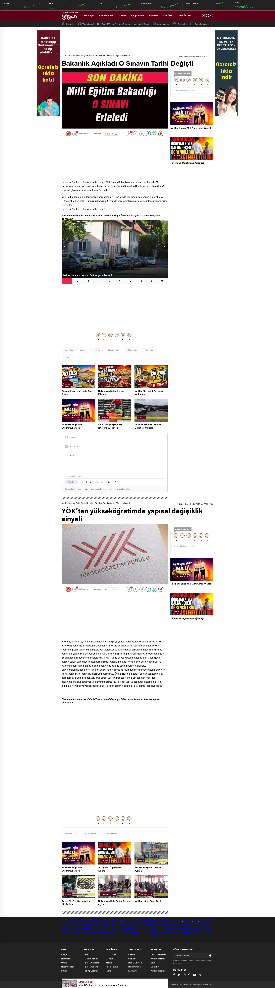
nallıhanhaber (132, 349)
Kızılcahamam (107, 924)
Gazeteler (69, 24)
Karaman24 (149, 931)
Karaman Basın (195, 935)
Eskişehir (84, 920)
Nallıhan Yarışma (91, 966)
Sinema (131, 954)
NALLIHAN (181, 924)
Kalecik (89, 924)
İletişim (64, 970)
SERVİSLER (184, 15)
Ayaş (133, 920)
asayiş (106, 935)
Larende (139, 931)
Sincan (148, 924)
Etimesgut (187, 920)
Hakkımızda (66, 958)
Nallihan (183, 928)
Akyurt (118, 920)
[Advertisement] (137, 41)
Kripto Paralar (112, 966)
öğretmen (149, 349)
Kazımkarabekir (164, 935)
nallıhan (96, 349)
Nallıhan (65, 920)
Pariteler (109, 970)
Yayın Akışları (163, 24)
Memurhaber (67, 935)
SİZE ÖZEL (168, 15)
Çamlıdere (154, 920)
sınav (67, 357)
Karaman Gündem (90, 931)
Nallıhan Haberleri (158, 954)
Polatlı (132, 924)
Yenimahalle (170, 924)
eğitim (83, 349)
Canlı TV (106, 24)
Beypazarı (145, 920)
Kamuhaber (78, 935)
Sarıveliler (175, 935)
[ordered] (98, 482)
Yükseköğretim (110, 833)
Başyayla (184, 935)
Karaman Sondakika (127, 931)
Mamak (117, 924)
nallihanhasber (193, 928)
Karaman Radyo (78, 939)
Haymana (66, 924)
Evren (195, 920)
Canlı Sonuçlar (201, 24)
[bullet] (102, 482)
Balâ (138, 920)
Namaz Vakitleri (135, 962)
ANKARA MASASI (131, 928)
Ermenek (133, 935)
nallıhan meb (112, 349)
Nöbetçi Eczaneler (91, 970)
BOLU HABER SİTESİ (92, 928)
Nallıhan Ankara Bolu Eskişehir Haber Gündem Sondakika (87, 55)
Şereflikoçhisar (158, 924)
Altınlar (109, 962)
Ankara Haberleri (158, 958)
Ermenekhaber (144, 935)
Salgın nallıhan (90, 833)
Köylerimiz (132, 970)
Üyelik (64, 962)
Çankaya (163, 920)
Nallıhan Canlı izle (91, 962)
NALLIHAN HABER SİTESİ (197, 924)
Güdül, (209, 920)
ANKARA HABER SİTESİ (72, 928)
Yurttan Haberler (158, 970)
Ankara (122, 15)
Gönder (71, 481)
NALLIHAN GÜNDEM (149, 928)
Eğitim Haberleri (123, 55)
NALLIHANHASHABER (169, 928)
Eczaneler (182, 24)
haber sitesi (94, 920)
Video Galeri (88, 24)
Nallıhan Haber (106, 15)
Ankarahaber (104, 920)
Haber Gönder (67, 966)
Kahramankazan (78, 924)
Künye (64, 954)
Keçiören (96, 924)
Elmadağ (178, 920)
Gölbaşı (202, 920)
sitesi (112, 920)
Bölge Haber (137, 15)
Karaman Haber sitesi (71, 931)
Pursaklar (140, 924)
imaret (100, 935)
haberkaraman (122, 935)
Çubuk (171, 920)
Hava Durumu (124, 24)
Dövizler (109, 958)
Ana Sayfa (88, 15)
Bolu (78, 920)
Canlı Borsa (143, 24)
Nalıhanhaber (198, 931)
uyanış (113, 935)
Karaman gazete (93, 939)
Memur (208, 931)
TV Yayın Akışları (91, 958)
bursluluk (69, 349)
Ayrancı (154, 935)
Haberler (153, 15)
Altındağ (126, 920)
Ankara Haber (207, 928)
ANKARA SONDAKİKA (112, 928)
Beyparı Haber (179, 931)
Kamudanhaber (90, 935)
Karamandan (103, 931)
